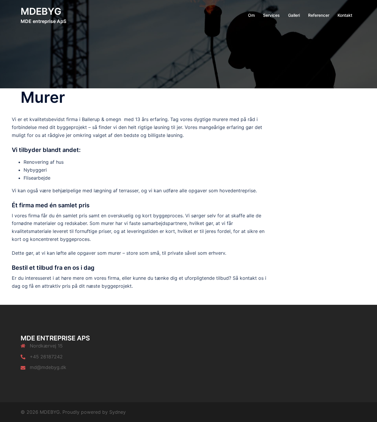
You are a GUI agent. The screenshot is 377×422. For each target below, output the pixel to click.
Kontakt (345, 15)
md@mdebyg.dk (48, 367)
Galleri (294, 15)
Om (251, 15)
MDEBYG (41, 11)
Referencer (318, 15)
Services (271, 15)
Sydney (117, 412)
